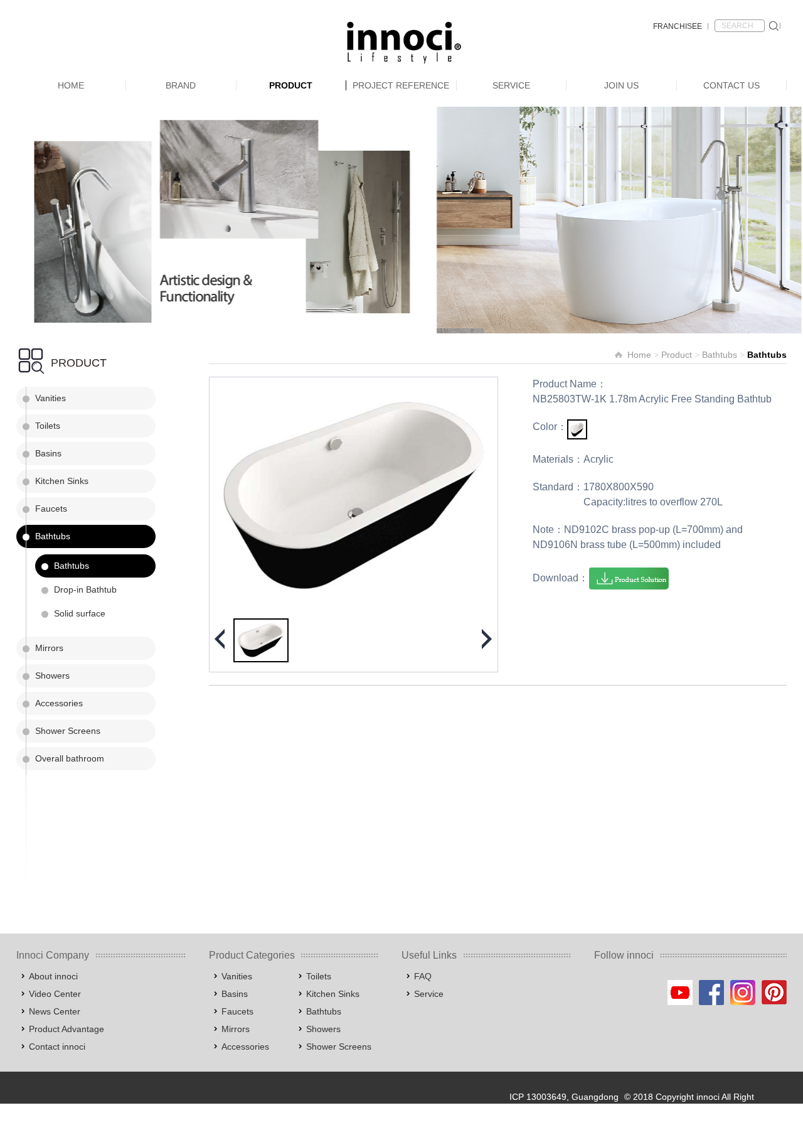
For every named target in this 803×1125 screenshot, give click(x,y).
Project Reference (401, 85)
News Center (54, 1011)
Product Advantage (66, 1029)
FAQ (423, 976)
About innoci (53, 976)
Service (511, 85)
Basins (48, 453)
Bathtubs (52, 536)
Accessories (59, 703)
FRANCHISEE (677, 26)
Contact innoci (57, 1047)
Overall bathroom (69, 758)
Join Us (621, 85)
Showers (52, 675)
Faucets (51, 508)
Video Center (55, 994)
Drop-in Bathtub (85, 589)
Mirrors (49, 648)
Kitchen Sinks (61, 481)
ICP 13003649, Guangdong (564, 1097)
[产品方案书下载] (628, 578)
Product (290, 85)
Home (71, 85)
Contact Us (731, 85)
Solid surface (79, 613)
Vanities (50, 398)
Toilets (47, 426)
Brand (181, 85)
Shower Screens (67, 731)
